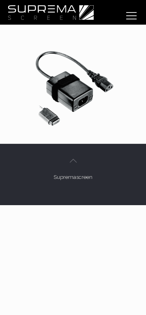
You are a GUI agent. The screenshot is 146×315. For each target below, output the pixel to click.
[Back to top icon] (73, 160)
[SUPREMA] (50, 12)
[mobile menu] (131, 15)
